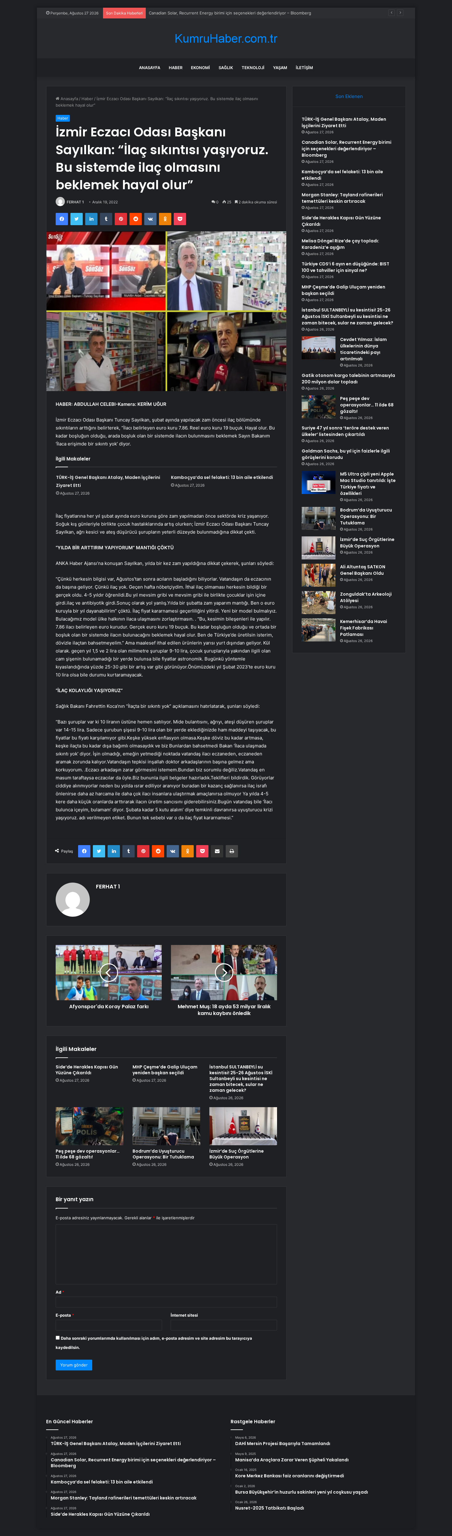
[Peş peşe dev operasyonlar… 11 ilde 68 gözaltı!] (89, 1126)
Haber (175, 67)
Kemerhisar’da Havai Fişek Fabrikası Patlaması (363, 627)
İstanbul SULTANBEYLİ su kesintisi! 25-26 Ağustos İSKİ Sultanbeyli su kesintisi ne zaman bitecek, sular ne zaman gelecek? (240, 1078)
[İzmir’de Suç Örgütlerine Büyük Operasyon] (243, 1126)
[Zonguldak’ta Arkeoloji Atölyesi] (318, 602)
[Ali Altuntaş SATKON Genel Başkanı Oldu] (318, 575)
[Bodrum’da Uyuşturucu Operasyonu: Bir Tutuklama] (166, 1126)
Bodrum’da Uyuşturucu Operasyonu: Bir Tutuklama (163, 1154)
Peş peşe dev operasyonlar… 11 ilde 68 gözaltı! (88, 1154)
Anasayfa (149, 67)
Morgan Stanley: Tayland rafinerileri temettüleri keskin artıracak (342, 198)
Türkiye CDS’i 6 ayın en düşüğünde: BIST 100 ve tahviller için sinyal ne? (345, 267)
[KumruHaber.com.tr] (226, 38)
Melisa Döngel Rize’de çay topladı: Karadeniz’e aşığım (340, 244)
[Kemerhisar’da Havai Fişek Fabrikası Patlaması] (318, 629)
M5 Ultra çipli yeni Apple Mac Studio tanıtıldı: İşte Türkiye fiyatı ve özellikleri (368, 483)
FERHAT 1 (75, 202)
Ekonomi (200, 67)
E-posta (65, 1315)
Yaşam (280, 67)
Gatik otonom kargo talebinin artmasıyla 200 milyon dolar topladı (348, 378)
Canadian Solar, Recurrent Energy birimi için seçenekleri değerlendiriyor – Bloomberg (346, 148)
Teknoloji (253, 67)
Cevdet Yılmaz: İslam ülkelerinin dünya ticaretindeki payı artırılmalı (363, 349)
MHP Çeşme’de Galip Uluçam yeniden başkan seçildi (165, 1070)
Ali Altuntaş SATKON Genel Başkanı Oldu (362, 570)
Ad (60, 1292)
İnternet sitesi (184, 1315)
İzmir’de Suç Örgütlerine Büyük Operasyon (236, 1154)
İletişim (304, 67)
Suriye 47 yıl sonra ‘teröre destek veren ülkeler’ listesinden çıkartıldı (345, 431)
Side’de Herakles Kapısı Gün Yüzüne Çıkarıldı (87, 1070)
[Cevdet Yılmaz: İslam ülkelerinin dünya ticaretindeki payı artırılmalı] (318, 347)
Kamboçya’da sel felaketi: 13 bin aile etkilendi (191, 12)
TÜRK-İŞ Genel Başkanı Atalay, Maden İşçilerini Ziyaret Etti (344, 122)
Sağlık (226, 67)
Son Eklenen (349, 96)
